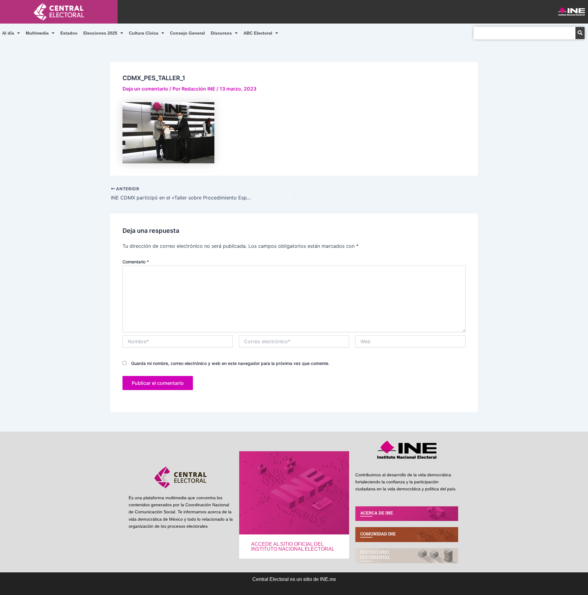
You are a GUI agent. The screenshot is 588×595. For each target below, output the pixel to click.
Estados (68, 33)
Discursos (221, 33)
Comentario (136, 261)
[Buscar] (580, 33)
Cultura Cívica (143, 33)
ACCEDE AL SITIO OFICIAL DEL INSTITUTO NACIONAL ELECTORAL (292, 546)
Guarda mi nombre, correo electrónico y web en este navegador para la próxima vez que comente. (230, 363)
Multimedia (37, 33)
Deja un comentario (145, 89)
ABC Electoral (257, 33)
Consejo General (187, 33)
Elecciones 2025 (100, 33)
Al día (8, 33)
